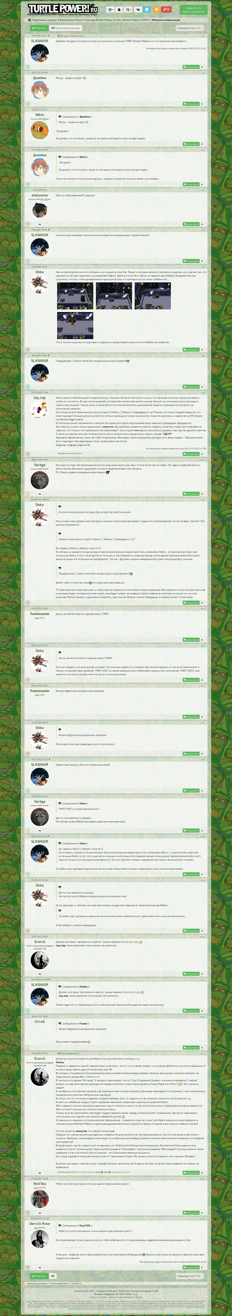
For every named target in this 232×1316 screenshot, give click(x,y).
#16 (202, 759)
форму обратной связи (156, 1309)
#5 (203, 190)
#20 (202, 936)
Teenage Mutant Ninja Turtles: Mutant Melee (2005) (117, 19)
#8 (203, 355)
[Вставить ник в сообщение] (202, 67)
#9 (203, 392)
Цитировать (192, 67)
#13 (202, 645)
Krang (134, 1294)
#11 (203, 499)
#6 (203, 230)
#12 (202, 608)
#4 (203, 150)
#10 (202, 460)
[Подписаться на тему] (53, 1276)
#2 (203, 73)
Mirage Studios (101, 1303)
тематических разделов (43, 945)
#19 (202, 880)
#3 (203, 110)
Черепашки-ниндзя (44, 19)
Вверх (139, 1297)
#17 (202, 796)
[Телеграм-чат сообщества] (147, 9)
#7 (203, 267)
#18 (202, 836)
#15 (202, 722)
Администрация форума (121, 1297)
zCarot (97, 1301)
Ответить (40, 27)
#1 (203, 36)
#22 (202, 1016)
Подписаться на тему (67, 27)
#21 (202, 979)
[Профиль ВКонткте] (40, 224)
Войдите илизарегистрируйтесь (193, 9)
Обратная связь (98, 1297)
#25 (202, 1218)
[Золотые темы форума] (156, 9)
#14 (202, 686)
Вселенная (66, 19)
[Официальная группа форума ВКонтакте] (138, 9)
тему (136, 941)
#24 (202, 1178)
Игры (79, 19)
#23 (202, 1053)
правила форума (121, 1307)
